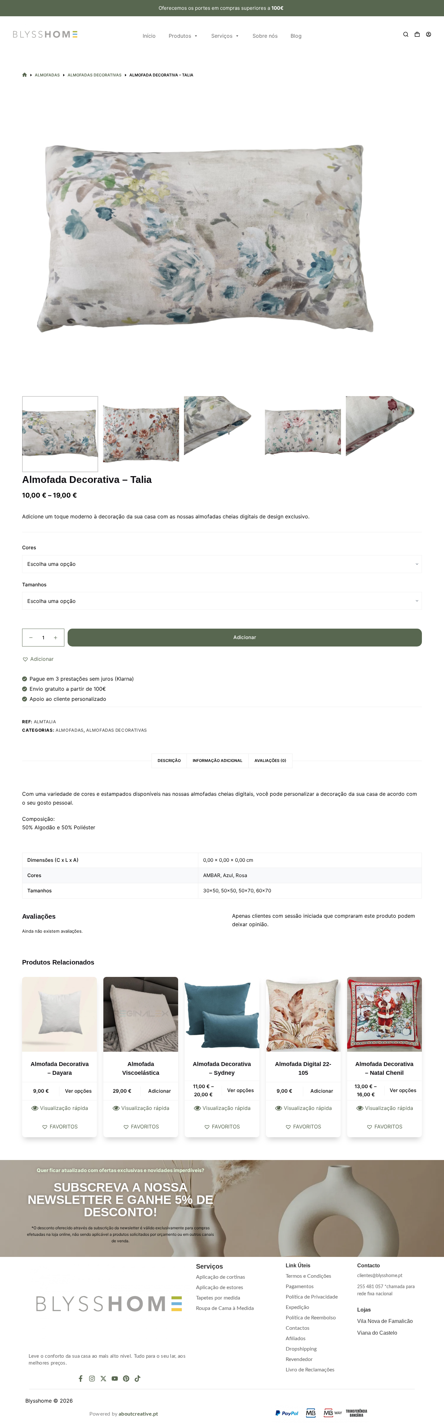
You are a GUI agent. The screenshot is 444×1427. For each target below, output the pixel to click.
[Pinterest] (126, 1378)
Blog (296, 36)
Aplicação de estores (219, 1287)
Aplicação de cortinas (220, 1277)
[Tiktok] (137, 1378)
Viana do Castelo (377, 1333)
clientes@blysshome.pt (379, 1276)
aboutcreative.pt (138, 1414)
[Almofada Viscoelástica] (140, 1014)
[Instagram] (92, 1378)
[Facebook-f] (80, 1378)
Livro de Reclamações (310, 1369)
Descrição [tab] (169, 760)
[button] (38, 659)
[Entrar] (428, 34)
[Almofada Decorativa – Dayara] (59, 1014)
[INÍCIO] (24, 75)
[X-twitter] (103, 1378)
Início (149, 36)
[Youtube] (114, 1378)
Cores (29, 547)
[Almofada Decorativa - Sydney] (222, 1014)
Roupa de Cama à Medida (225, 1308)
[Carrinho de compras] (417, 34)
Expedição (297, 1307)
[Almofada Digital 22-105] (303, 1014)
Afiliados (296, 1338)
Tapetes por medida (218, 1297)
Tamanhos (34, 584)
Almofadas (70, 730)
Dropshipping (301, 1349)
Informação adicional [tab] (217, 760)
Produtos (180, 36)
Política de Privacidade (312, 1297)
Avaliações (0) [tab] (270, 760)
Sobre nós (265, 36)
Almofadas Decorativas (116, 730)
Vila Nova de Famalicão (385, 1321)
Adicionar (244, 637)
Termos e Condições (308, 1276)
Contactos (297, 1328)
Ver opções (78, 1091)
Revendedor (299, 1359)
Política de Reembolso (311, 1317)
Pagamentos (300, 1286)
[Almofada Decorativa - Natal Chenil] (384, 1014)
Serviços (221, 36)
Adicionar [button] (159, 1091)
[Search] (405, 34)
